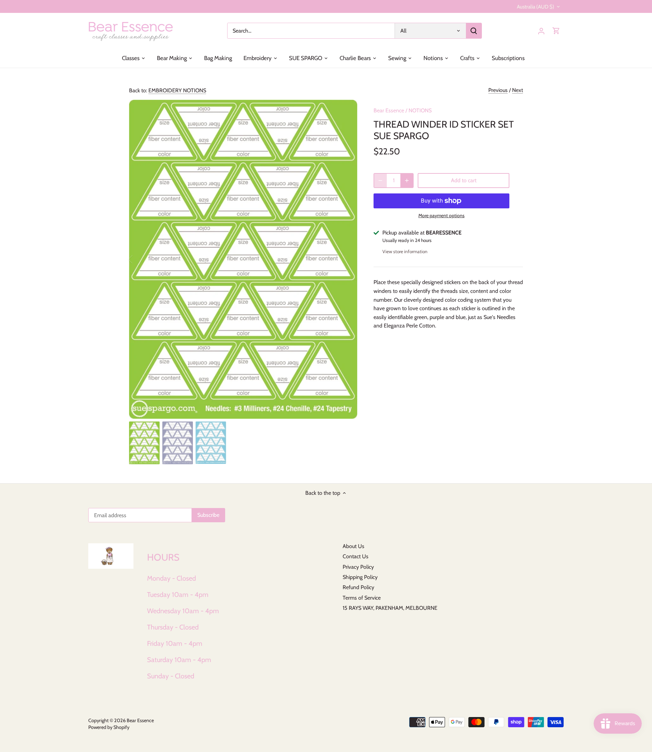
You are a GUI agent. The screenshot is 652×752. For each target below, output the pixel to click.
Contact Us (355, 556)
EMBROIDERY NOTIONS (177, 90)
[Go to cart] (556, 30)
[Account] (541, 30)
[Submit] (474, 30)
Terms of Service (362, 598)
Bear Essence (389, 110)
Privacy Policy (358, 567)
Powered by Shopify (108, 727)
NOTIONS (420, 110)
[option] (243, 259)
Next (517, 90)
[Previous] (139, 259)
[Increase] (406, 180)
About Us (353, 546)
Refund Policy (358, 587)
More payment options (441, 215)
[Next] (347, 259)
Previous (498, 90)
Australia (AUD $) (535, 7)
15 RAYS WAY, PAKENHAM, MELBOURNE (390, 608)
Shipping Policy (360, 577)
